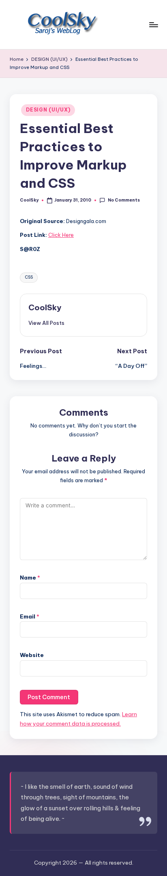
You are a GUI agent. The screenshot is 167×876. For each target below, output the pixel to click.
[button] (46, 323)
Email (29, 616)
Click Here (61, 235)
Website (32, 655)
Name (30, 577)
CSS (29, 277)
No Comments (123, 200)
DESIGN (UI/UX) (48, 110)
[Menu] (153, 24)
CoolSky (44, 307)
